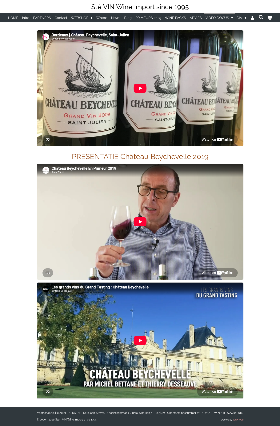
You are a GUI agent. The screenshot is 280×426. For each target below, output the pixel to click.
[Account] (252, 17)
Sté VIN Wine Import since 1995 (140, 7)
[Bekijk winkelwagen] (269, 17)
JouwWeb (238, 419)
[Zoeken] (261, 17)
